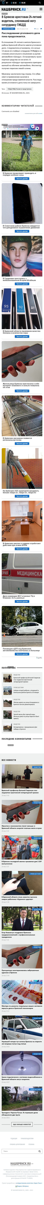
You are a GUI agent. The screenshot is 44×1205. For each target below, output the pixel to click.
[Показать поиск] (39, 3)
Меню (41, 9)
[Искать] (39, 1151)
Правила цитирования (17, 1144)
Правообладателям (27, 1138)
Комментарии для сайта (33, 113)
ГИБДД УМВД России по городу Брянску (19, 89)
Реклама (31, 1144)
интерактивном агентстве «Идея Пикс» (29, 1183)
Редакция (14, 1138)
